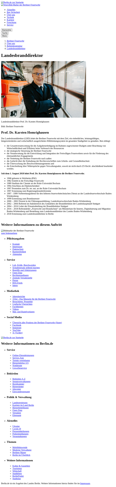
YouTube (16, 330)
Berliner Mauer (19, 452)
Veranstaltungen (19, 436)
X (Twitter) (17, 333)
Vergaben (16, 413)
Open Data (17, 273)
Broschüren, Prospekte (22, 301)
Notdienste (17, 365)
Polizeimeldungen (20, 434)
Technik (10, 17)
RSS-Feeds (17, 283)
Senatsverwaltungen (21, 381)
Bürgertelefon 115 (20, 363)
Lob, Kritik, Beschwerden (24, 265)
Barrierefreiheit (19, 251)
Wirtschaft (17, 471)
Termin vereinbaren (21, 360)
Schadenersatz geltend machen (26, 267)
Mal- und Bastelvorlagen (23, 311)
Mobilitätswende (19, 447)
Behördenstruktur (14, 46)
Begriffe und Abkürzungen (24, 270)
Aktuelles (11, 9)
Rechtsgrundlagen (20, 275)
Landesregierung (19, 402)
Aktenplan (17, 254)
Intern (15, 285)
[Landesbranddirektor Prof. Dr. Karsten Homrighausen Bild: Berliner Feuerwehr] (43, 117)
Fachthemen (17, 306)
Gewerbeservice (19, 368)
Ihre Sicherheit (13, 12)
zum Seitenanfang (9, 233)
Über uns (11, 15)
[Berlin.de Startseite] (12, 2)
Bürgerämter (18, 386)
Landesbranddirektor (16, 48)
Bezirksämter (18, 384)
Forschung (11, 22)
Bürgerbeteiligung (20, 408)
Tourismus (17, 468)
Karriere (10, 20)
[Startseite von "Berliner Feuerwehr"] (20, 5)
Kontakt (16, 244)
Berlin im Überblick (21, 455)
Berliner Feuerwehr (15, 41)
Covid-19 (16, 429)
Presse (15, 280)
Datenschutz (17, 249)
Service (10, 25)
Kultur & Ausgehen (21, 466)
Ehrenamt (16, 415)
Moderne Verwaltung (21, 450)
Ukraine (16, 426)
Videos (15, 309)
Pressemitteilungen (20, 431)
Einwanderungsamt (21, 391)
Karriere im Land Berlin (23, 405)
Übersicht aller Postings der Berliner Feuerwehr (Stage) (37, 322)
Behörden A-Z (18, 379)
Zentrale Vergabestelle (22, 278)
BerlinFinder (18, 476)
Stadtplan (16, 478)
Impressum (17, 246)
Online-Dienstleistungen (23, 355)
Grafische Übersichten (22, 304)
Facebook (16, 325)
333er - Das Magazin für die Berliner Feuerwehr (34, 299)
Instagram (16, 327)
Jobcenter (16, 389)
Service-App (18, 358)
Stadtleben (17, 473)
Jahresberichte (18, 296)
